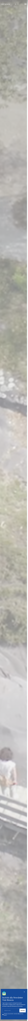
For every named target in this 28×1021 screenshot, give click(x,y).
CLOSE (24, 991)
